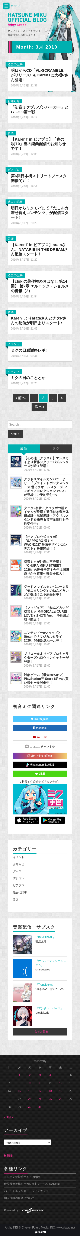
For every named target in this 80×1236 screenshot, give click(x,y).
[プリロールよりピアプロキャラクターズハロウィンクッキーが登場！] (16, 657)
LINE (41, 773)
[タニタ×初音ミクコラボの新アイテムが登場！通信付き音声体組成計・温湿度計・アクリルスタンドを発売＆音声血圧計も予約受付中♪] (16, 511)
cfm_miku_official (41, 755)
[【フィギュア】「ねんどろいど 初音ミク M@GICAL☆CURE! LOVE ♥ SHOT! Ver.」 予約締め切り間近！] (16, 611)
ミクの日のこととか (28, 378)
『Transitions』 (45, 984)
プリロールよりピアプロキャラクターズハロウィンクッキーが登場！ (46, 657)
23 (29, 1099)
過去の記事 (15, 64)
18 (50, 1091)
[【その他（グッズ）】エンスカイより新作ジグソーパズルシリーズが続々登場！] (16, 461)
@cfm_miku (41, 719)
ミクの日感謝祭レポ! (29, 350)
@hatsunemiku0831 (41, 764)
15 (19, 1091)
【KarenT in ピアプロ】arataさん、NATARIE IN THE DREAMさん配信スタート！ (39, 249)
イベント (14, 344)
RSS (9, 1155)
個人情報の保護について (19, 1198)
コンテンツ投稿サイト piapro (22, 1176)
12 (60, 1083)
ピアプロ (14, 169)
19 (60, 1091)
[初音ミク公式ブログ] (27, 20)
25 (50, 1099)
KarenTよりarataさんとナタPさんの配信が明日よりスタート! (39, 320)
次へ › (39, 407)
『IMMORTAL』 (45, 937)
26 (60, 1099)
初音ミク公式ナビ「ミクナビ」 (41, 781)
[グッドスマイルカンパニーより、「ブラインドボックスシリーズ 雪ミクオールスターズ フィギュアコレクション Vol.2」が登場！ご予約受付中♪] (16, 482)
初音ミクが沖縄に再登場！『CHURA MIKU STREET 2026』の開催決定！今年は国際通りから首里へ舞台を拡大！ (46, 567)
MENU (15, 5)
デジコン (18, 878)
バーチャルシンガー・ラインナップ (26, 1191)
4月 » (10, 1117)
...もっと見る (40, 1031)
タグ (56, 448)
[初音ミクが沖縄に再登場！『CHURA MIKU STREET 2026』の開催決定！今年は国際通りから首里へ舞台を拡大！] (16, 565)
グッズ (17, 871)
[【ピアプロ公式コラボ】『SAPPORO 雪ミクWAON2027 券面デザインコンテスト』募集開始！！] (16, 540)
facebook (41, 727)
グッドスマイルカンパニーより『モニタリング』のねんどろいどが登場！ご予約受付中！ (46, 590)
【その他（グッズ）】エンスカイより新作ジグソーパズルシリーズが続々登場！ (46, 462)
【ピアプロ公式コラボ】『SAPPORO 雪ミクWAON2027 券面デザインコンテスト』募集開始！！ (45, 542)
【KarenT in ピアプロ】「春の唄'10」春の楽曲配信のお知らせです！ (38, 144)
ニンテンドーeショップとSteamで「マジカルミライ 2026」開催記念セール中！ (43, 636)
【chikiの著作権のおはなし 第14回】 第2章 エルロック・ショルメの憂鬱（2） (40, 286)
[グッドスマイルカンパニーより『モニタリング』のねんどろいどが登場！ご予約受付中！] (16, 590)
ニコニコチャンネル (42, 746)
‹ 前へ (21, 398)
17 (39, 1091)
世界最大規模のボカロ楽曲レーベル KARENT (32, 1184)
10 (39, 1083)
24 (39, 1099)
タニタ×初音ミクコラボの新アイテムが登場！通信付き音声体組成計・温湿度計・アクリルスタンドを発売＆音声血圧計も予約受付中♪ (46, 515)
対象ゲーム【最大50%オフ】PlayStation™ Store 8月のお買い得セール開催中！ (46, 678)
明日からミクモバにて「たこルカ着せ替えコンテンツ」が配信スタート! (39, 213)
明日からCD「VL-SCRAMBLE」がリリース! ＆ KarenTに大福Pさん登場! (39, 75)
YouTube (41, 737)
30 (29, 1106)
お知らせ (14, 101)
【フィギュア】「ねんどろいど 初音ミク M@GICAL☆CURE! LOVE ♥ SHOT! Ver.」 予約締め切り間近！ (47, 613)
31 (39, 1106)
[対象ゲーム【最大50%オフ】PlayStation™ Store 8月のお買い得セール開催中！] (16, 678)
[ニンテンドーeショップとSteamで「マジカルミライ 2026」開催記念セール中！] (16, 636)
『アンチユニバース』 (49, 1008)
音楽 (11, 133)
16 (29, 1091)
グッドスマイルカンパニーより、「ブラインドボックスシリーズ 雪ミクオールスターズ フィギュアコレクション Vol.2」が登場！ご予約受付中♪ (46, 486)
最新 (24, 448)
